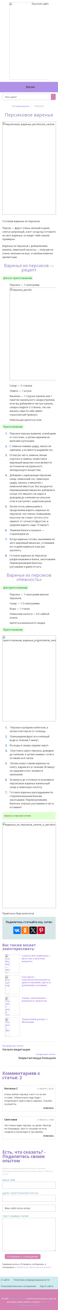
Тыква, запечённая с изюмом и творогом (34, 999)
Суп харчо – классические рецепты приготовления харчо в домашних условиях (36, 981)
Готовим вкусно (20, 106)
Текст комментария (15, 1216)
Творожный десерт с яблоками (35, 1020)
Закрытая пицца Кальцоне (37, 1058)
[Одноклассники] (25, 930)
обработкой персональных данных (33, 1267)
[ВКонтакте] (17, 930)
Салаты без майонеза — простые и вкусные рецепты (37, 958)
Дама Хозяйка (17, 1298)
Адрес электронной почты (20, 1193)
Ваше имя (8, 1180)
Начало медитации (16, 1049)
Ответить (48, 1108)
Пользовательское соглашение (18, 1286)
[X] (33, 930)
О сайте (5, 1279)
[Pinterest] (41, 930)
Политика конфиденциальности (31, 1279)
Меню (30, 87)
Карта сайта (46, 1286)
